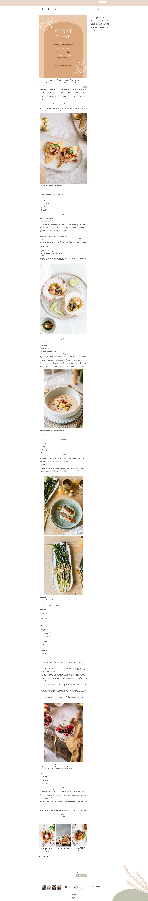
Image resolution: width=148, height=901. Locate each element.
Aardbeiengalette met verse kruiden (47, 849)
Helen (42, 82)
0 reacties (81, 82)
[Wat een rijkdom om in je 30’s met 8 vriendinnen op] (49, 887)
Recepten (91, 9)
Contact (104, 9)
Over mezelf (74, 9)
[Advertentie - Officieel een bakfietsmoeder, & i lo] (54, 887)
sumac (47, 776)
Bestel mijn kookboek (83, 9)
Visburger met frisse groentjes (63, 848)
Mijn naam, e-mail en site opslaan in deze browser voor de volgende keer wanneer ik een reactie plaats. (60, 872)
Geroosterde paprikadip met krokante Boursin (79, 848)
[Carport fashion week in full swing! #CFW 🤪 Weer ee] (59, 887)
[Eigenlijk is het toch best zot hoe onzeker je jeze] (44, 887)
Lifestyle (97, 9)
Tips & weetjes (73, 82)
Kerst (57, 82)
